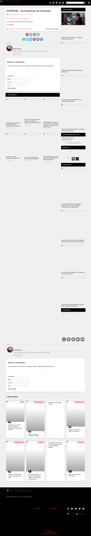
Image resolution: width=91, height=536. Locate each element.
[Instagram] (50, 3)
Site (8, 85)
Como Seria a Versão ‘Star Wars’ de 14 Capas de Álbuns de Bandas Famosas (33, 121)
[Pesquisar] (85, 3)
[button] (27, 34)
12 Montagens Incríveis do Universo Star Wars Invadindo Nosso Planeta (13, 124)
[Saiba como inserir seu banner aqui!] (69, 158)
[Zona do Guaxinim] (77, 158)
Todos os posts (17, 54)
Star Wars (29, 29)
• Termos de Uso (49, 530)
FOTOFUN (18, 29)
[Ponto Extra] (73, 158)
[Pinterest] (56, 3)
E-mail (9, 82)
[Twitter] (60, 3)
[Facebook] (53, 3)
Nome (9, 79)
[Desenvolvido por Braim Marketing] (80, 514)
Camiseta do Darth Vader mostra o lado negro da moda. (14, 476)
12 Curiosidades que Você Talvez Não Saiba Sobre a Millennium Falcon (50, 158)
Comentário (10, 76)
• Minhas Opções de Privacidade (49, 533)
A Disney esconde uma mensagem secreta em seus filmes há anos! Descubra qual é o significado (71, 205)
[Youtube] (63, 3)
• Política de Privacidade (49, 532)
